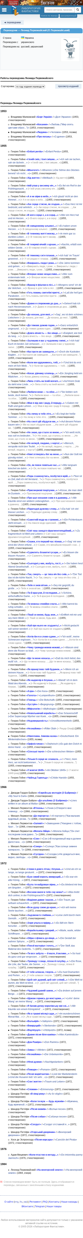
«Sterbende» (50, 1025)
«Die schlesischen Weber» (60, 751)
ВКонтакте (27, 1206)
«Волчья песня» (57, 1109)
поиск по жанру (49, 15)
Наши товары (54, 1206)
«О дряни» (59, 136)
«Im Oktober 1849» (56, 770)
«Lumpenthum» (47, 695)
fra (21, 1201)
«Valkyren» (47, 1021)
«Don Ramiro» (51, 1042)
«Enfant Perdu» (53, 151)
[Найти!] (77, 10)
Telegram (40, 1206)
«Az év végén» (55, 1093)
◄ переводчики (12, 22)
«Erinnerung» (47, 1089)
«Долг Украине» (63, 117)
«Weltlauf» (47, 178)
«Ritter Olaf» (50, 728)
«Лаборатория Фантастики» (48, 1226)
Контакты (54, 1201)
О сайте (8, 1201)
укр (25, 1201)
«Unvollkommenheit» (61, 720)
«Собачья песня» (57, 1116)
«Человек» (55, 132)
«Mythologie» (49, 708)
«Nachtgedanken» (54, 1062)
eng (16, 1201)
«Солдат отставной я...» (56, 1124)
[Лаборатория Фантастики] (15, 10)
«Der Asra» (42, 691)
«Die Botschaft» (47, 700)
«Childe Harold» (58, 777)
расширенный (68, 15)
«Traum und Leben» (54, 1081)
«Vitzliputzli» (49, 1030)
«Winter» (41, 1050)
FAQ (45, 1201)
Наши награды (69, 1201)
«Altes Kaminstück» (68, 1034)
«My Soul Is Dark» (17, 796)
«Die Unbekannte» (53, 1054)
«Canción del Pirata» (66, 1139)
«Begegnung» (46, 704)
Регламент (35, 1201)
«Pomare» (45, 1069)
